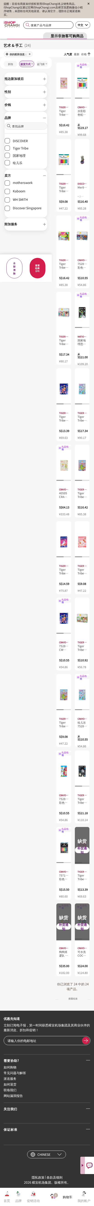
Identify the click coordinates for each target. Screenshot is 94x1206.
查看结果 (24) (37, 268)
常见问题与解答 (15, 1072)
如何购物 (10, 1067)
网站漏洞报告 (13, 1095)
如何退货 (10, 1084)
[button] (26, 79)
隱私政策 (38, 1177)
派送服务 (10, 1078)
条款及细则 (55, 1177)
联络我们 (10, 1090)
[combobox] (48, 25)
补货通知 (82, 850)
